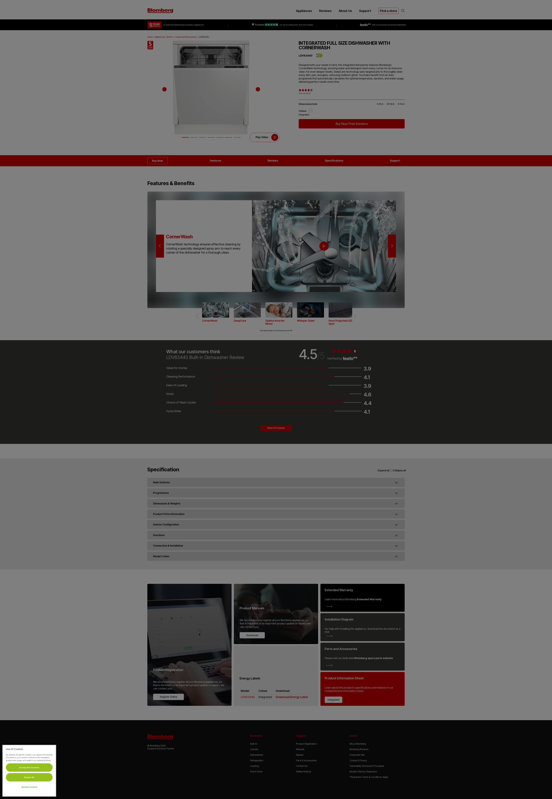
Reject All (29, 777)
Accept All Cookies (29, 767)
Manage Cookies (29, 787)
